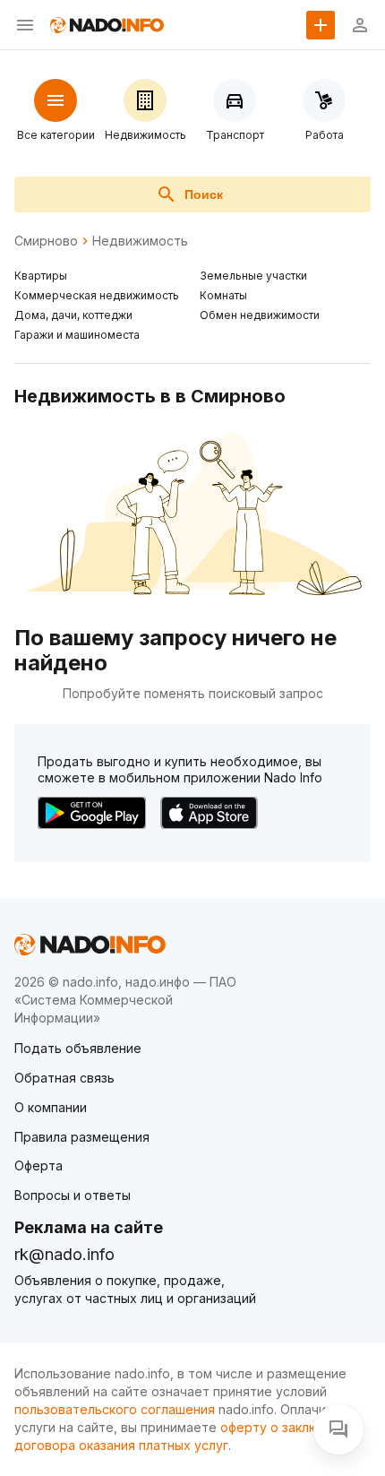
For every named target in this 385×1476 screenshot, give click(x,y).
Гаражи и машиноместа (77, 334)
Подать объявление (77, 1048)
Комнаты (223, 295)
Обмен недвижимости (260, 315)
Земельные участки (253, 275)
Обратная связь (64, 1077)
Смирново (46, 241)
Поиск (203, 194)
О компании (50, 1107)
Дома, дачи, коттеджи (73, 315)
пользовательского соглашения (114, 1409)
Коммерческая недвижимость (96, 295)
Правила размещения (82, 1136)
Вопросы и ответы (72, 1195)
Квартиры (40, 275)
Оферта (38, 1165)
